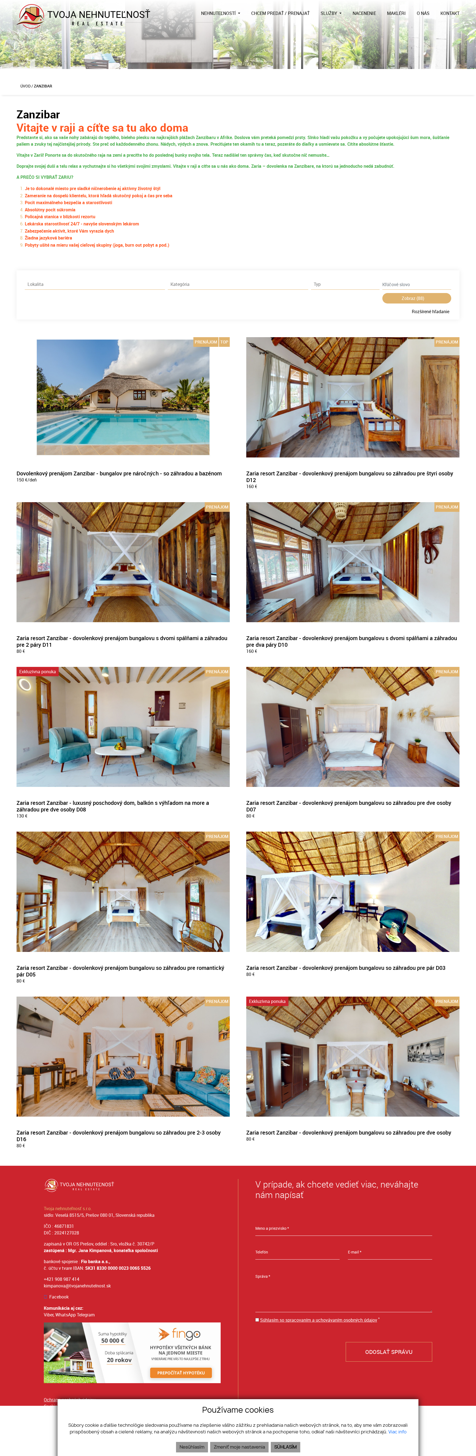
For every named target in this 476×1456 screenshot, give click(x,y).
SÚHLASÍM (285, 1447)
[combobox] (95, 284)
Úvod (25, 86)
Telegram (86, 1314)
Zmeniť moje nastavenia (239, 1447)
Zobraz (413, 298)
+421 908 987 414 (61, 1279)
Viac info (397, 1432)
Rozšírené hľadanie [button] (431, 311)
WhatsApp (65, 1314)
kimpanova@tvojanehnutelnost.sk (77, 1286)
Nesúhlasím (192, 1447)
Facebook (59, 1297)
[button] (220, 13)
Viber (48, 1314)
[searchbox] (95, 284)
